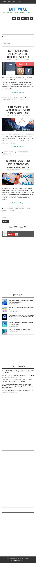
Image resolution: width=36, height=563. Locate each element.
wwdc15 (9, 154)
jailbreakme (14, 100)
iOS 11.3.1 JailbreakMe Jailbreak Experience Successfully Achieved (18, 54)
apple (23, 152)
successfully (21, 100)
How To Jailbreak (17, 2)
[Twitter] (14, 18)
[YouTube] (27, 18)
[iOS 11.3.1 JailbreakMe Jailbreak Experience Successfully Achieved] (18, 68)
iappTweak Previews (8, 152)
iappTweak (18, 9)
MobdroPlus (6, 379)
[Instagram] (31, 18)
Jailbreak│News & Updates (17, 98)
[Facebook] (18, 18)
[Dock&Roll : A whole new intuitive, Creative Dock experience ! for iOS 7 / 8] (18, 179)
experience (4, 100)
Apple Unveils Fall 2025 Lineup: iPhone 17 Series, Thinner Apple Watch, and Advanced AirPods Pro (21, 316)
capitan (27, 152)
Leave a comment (25, 59)
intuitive (9, 210)
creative (19, 208)
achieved (29, 98)
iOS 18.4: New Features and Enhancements (19, 330)
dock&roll (27, 208)
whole (13, 210)
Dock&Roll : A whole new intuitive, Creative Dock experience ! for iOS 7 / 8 (18, 164)
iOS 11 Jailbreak (7, 98)
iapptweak (17, 59)
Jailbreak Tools (7, 2)
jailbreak (9, 100)
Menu (3, 37)
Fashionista (14, 561)
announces (19, 152)
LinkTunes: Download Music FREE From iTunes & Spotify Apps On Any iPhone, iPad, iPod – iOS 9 (17, 385)
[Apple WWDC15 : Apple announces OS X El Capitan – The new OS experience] (18, 124)
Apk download (6, 384)
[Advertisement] (18, 264)
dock (23, 208)
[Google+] (23, 18)
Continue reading (18, 92)
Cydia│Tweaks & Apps (8, 208)
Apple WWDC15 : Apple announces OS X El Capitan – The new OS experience (18, 110)
